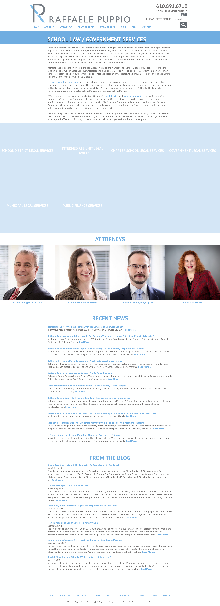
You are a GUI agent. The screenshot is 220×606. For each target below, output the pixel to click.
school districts (111, 96)
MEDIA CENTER (107, 27)
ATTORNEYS (66, 27)
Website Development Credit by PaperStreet (138, 602)
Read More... (130, 329)
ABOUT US (49, 27)
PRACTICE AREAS (86, 27)
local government (132, 96)
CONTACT (147, 27)
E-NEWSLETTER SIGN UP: (159, 19)
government (58, 81)
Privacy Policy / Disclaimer (112, 602)
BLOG (123, 27)
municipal (73, 81)
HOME (36, 27)
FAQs (134, 27)
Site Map (99, 602)
